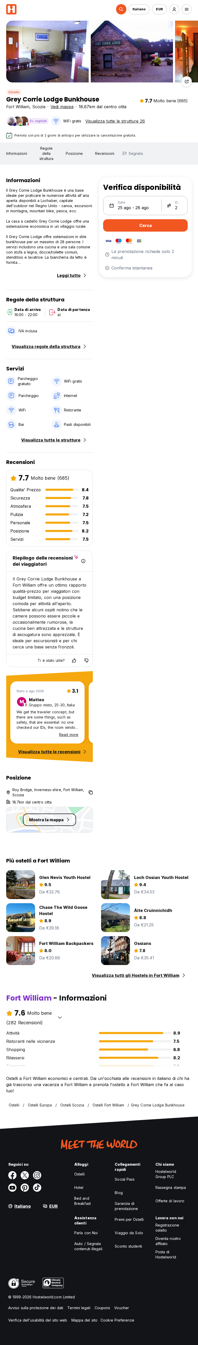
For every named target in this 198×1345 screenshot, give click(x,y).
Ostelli (79, 1174)
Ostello (14, 92)
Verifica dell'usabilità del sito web (37, 1320)
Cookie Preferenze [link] (117, 1320)
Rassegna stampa (170, 1187)
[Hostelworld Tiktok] (37, 1187)
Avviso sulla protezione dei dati (35, 1308)
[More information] (83, 561)
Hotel (79, 1187)
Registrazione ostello (167, 1227)
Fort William (17, 106)
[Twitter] (25, 1175)
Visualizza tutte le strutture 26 (115, 121)
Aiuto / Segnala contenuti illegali (88, 1246)
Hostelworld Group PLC (165, 1174)
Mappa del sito (84, 1320)
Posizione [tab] (74, 153)
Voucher (121, 1308)
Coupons (102, 1308)
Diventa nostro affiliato (168, 1241)
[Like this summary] (74, 660)
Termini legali (78, 1308)
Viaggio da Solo (129, 1233)
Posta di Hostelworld (165, 1254)
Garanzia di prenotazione (126, 1206)
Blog (118, 1192)
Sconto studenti (128, 1246)
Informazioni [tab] (16, 153)
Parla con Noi (86, 1233)
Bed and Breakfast (82, 1201)
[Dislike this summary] (86, 660)
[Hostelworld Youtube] (12, 1187)
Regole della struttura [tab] (46, 153)
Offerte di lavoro (170, 1201)
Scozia (38, 106)
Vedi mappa (62, 106)
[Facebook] (12, 1175)
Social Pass (125, 1179)
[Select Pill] (121, 9)
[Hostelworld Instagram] (37, 1175)
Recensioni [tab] (104, 153)
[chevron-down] (60, 1017)
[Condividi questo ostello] (187, 81)
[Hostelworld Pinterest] (25, 1187)
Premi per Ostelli (129, 1219)
